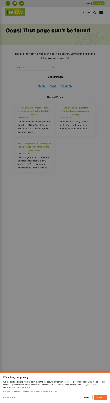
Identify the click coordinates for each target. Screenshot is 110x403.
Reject (86, 397)
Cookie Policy (24, 387)
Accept (100, 397)
